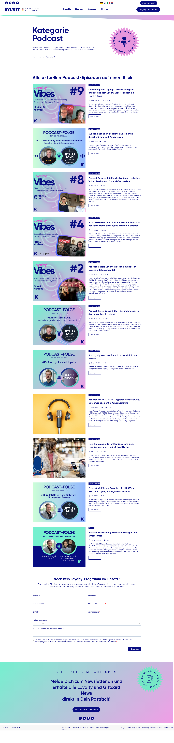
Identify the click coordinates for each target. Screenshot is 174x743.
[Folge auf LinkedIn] (6, 3)
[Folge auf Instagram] (13, 3)
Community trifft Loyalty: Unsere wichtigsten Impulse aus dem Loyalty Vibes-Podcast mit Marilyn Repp (111, 92)
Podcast (97, 85)
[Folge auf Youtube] (17, 3)
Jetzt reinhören (94, 116)
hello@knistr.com (156, 728)
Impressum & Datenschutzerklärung (75, 728)
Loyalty (91, 85)
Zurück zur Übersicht (44, 57)
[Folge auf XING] (10, 3)
